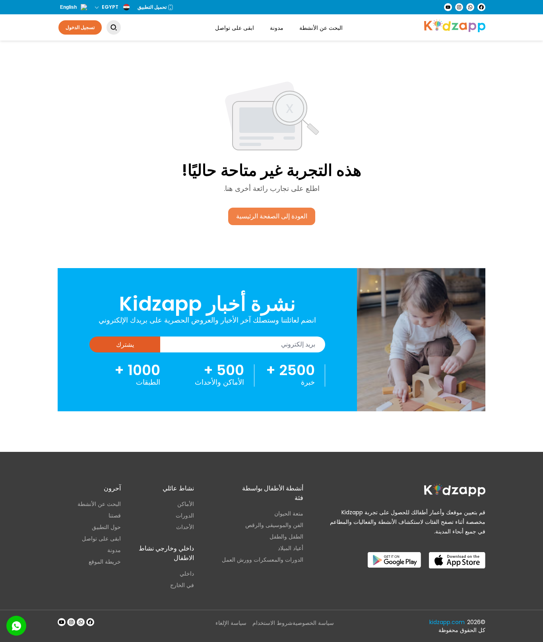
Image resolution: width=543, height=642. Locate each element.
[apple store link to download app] (457, 553)
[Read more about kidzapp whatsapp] (81, 622)
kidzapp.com (447, 622)
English (68, 7)
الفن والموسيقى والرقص (274, 525)
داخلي (187, 574)
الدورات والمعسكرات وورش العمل (262, 560)
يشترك (125, 344)
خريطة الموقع (105, 562)
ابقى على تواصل (234, 28)
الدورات (185, 515)
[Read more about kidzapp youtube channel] (62, 622)
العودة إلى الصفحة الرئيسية (271, 216)
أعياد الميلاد (290, 548)
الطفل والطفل (286, 537)
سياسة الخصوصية (313, 623)
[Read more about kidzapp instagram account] (71, 622)
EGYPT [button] (110, 7)
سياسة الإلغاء (230, 623)
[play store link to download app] (394, 553)
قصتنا (115, 515)
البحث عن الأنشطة (321, 28)
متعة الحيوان (288, 513)
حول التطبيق (106, 527)
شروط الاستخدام (272, 623)
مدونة (276, 28)
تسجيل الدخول (80, 27)
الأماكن (185, 504)
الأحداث (185, 527)
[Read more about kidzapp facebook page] (90, 622)
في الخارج (182, 585)
